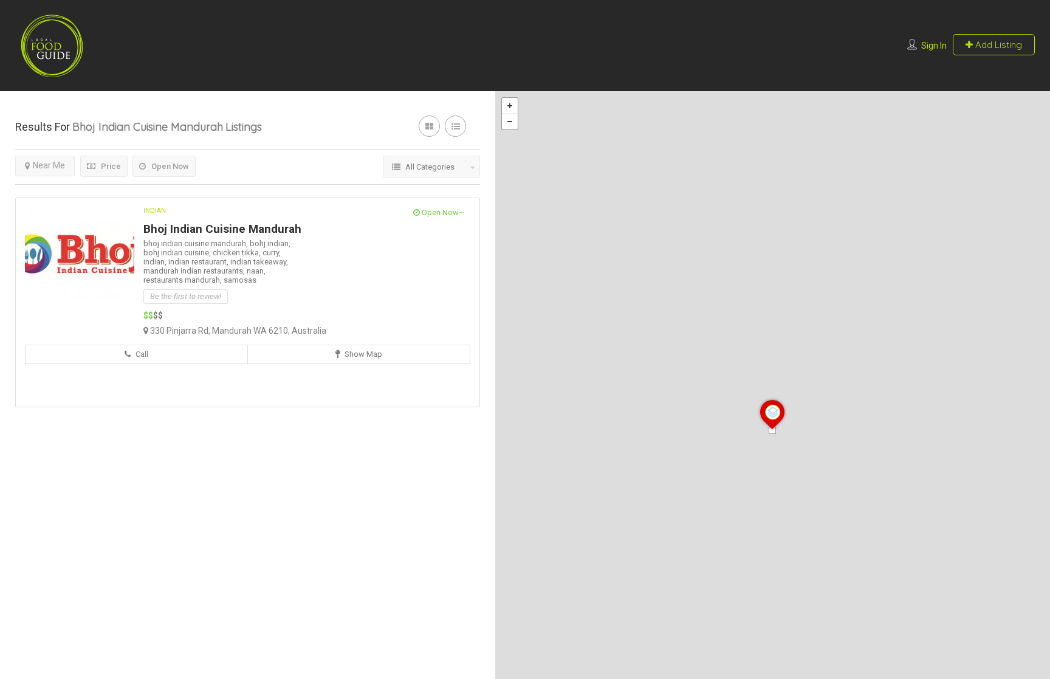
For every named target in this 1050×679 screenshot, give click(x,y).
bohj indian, (270, 243)
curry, (271, 252)
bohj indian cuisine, (178, 252)
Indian (154, 211)
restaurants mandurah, (183, 279)
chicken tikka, (237, 252)
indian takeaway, (259, 261)
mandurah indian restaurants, (195, 270)
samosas (240, 279)
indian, (155, 261)
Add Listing (997, 44)
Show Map (362, 354)
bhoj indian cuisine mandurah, (196, 243)
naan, (256, 270)
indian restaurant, (199, 261)
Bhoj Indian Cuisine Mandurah (222, 229)
